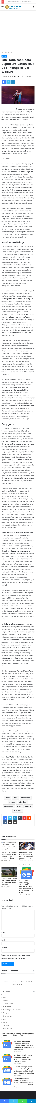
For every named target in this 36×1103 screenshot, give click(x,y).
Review (23, 802)
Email (4, 940)
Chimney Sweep (8, 1003)
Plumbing (6, 1025)
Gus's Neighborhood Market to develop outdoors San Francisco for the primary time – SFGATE (24, 1082)
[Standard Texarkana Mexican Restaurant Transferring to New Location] (9, 872)
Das (8, 798)
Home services (7, 1016)
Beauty (5, 997)
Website (4, 947)
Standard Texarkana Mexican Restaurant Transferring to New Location (9, 881)
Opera (12, 802)
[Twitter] (10, 818)
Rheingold (9, 806)
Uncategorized (7, 1028)
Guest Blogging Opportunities (12, 1010)
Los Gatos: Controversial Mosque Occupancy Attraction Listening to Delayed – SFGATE (23, 1058)
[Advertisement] (18, 31)
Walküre (18, 811)
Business (5, 1000)
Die (16, 798)
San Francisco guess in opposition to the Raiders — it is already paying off (9, 855)
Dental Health (7, 1006)
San (19, 806)
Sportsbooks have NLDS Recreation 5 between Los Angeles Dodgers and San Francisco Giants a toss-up (26, 857)
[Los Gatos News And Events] (13, 7)
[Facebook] (5, 818)
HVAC (4, 1019)
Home (5, 52)
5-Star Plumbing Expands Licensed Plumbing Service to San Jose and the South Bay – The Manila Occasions (24, 1070)
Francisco (26, 798)
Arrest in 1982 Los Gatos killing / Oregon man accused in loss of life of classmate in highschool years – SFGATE (26, 886)
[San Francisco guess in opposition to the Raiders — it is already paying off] (9, 846)
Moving (10, 52)
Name (4, 932)
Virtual (28, 806)
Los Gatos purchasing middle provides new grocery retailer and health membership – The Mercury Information (24, 1045)
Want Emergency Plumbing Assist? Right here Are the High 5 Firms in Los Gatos (18, 1035)
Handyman (6, 1013)
